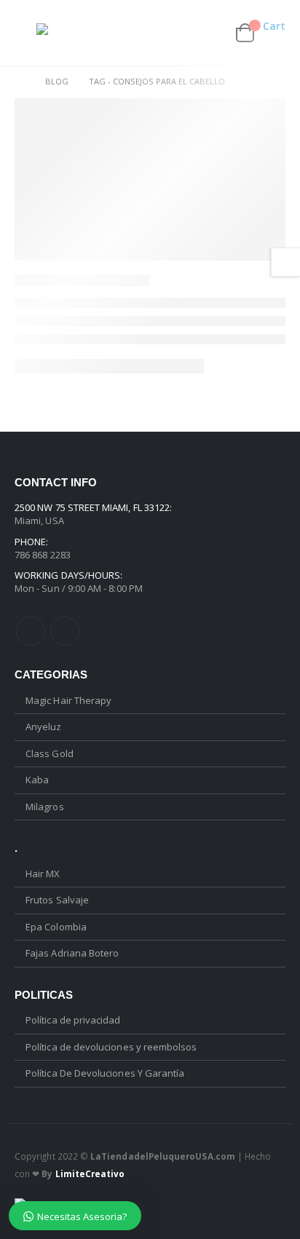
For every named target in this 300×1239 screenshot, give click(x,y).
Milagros (44, 806)
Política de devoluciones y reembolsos (111, 1046)
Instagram (64, 631)
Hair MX (42, 873)
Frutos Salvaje (57, 899)
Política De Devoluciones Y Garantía (104, 1073)
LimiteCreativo (90, 1173)
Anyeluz (43, 726)
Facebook (30, 631)
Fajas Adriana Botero (72, 952)
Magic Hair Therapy (68, 700)
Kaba (37, 779)
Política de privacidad (72, 1019)
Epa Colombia (56, 926)
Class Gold (49, 753)
